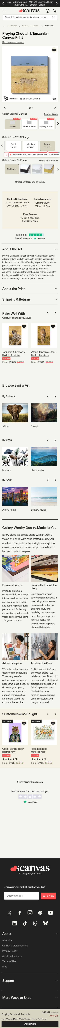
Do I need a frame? (48, 160)
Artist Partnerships (12, 956)
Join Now (48, 895)
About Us (7, 940)
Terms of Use (9, 961)
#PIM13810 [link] (49, 26)
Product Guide (51, 114)
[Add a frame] (10, 98)
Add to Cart (30, 1023)
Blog (4, 966)
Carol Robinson (38, 752)
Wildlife (25, 26)
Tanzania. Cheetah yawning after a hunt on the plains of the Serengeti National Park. (15, 352)
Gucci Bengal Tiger (13, 748)
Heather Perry (8, 752)
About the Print (13, 289)
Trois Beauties (39, 748)
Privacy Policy (9, 950)
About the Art (12, 249)
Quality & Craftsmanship (15, 945)
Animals (14, 26)
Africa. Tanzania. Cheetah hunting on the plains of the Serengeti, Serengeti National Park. (44, 352)
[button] (12, 124)
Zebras (36, 26)
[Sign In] (47, 11)
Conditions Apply (30, 221)
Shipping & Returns (16, 299)
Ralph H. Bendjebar (11, 355)
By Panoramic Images (13, 42)
